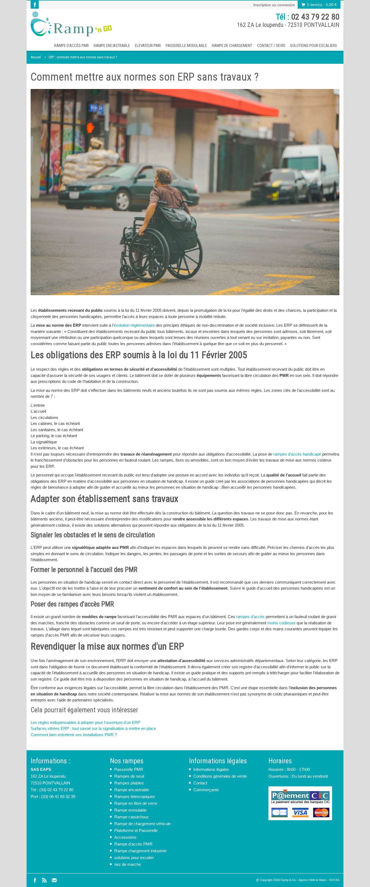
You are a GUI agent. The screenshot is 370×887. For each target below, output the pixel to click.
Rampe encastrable (112, 45)
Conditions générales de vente (220, 776)
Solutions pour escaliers (313, 45)
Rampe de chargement (232, 45)
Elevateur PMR (148, 45)
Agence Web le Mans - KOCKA (318, 880)
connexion (286, 5)
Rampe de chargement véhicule (142, 823)
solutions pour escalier (134, 857)
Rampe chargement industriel (140, 850)
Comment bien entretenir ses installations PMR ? (74, 734)
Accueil (36, 57)
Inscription (262, 5)
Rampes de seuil (129, 776)
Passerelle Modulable (186, 45)
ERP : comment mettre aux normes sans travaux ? (83, 57)
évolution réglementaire (134, 325)
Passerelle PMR (128, 769)
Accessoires (125, 837)
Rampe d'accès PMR (71, 45)
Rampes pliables (129, 783)
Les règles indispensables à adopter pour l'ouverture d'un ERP (85, 722)
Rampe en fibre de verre (135, 803)
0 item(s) (322, 4)
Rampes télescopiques (134, 796)
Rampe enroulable (130, 810)
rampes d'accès (250, 616)
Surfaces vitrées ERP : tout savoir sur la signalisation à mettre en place (93, 728)
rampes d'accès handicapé (297, 454)
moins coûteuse (281, 623)
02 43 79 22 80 (315, 16)
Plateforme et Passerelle (136, 830)
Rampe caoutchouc (131, 817)
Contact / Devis (271, 45)
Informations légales (211, 769)
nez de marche (127, 864)
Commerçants (206, 789)
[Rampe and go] (71, 23)
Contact (200, 783)
